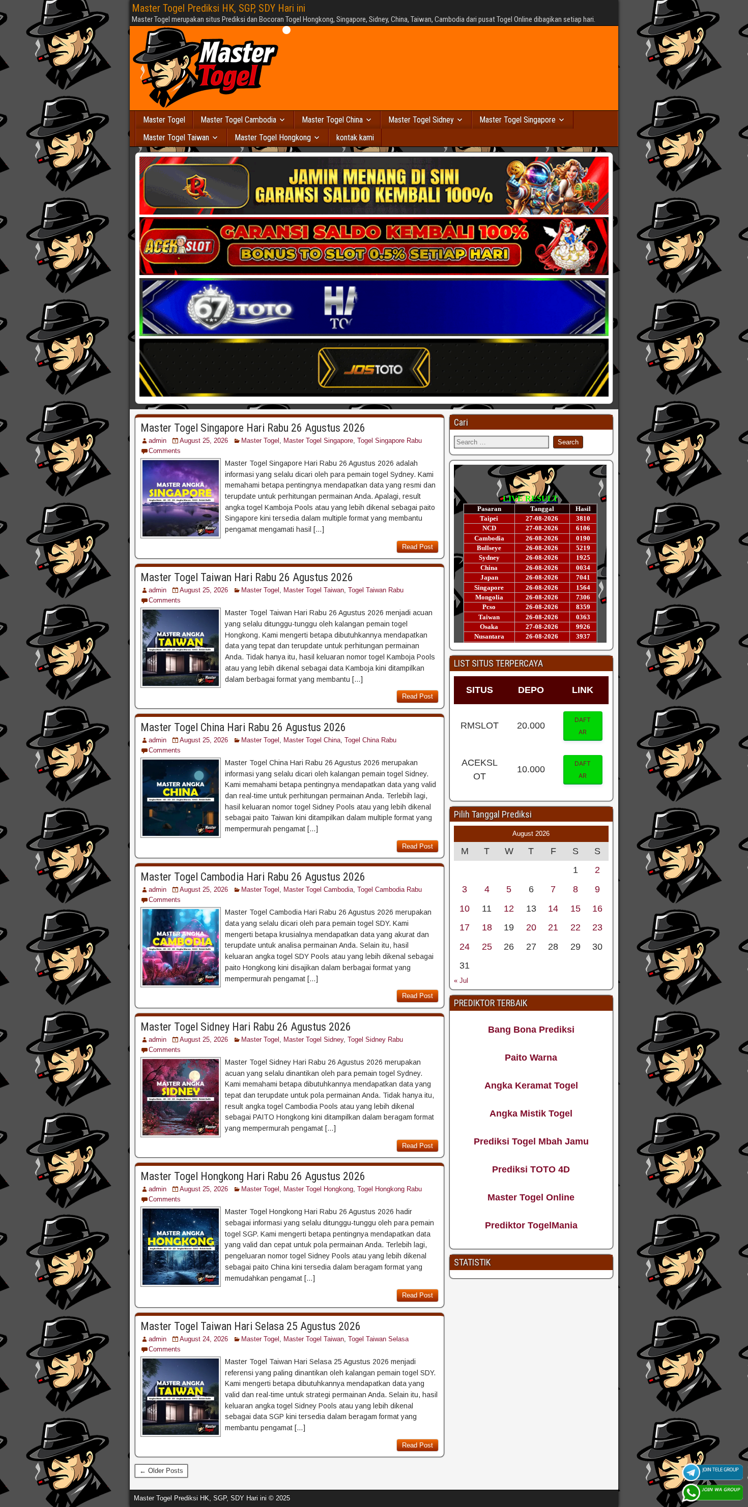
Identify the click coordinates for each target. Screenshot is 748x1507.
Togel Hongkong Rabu (389, 1189)
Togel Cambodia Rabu (389, 889)
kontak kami (355, 137)
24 (464, 947)
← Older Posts (161, 1470)
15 (575, 908)
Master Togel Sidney (421, 120)
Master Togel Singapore (517, 120)
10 (464, 908)
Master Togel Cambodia (238, 120)
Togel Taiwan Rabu (376, 590)
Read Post (417, 547)
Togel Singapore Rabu (389, 440)
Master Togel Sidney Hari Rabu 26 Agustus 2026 (245, 1026)
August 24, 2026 (204, 1339)
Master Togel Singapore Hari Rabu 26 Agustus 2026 (252, 427)
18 (487, 927)
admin (157, 440)
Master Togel (164, 120)
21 (553, 927)
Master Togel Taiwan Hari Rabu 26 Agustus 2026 (246, 577)
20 (531, 927)
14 (553, 908)
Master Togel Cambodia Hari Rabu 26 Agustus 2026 (252, 876)
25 (487, 947)
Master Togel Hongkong (273, 137)
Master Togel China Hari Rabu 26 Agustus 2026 (243, 727)
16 (597, 908)
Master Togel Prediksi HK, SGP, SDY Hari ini (218, 8)
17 (464, 927)
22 (575, 927)
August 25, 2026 (204, 440)
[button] (583, 726)
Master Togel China (332, 120)
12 (509, 908)
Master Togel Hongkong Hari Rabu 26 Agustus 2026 (252, 1176)
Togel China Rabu (370, 740)
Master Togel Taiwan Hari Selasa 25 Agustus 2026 (250, 1326)
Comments (165, 451)
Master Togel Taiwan (176, 137)
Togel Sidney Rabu (375, 1039)
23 (597, 927)
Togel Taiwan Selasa (378, 1339)
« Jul (461, 980)
